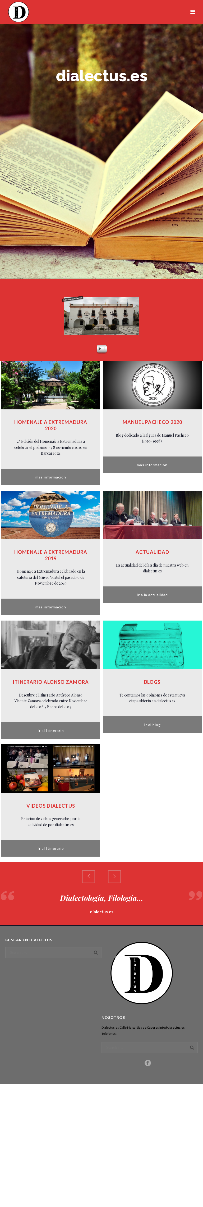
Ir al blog (152, 724)
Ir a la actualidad (152, 595)
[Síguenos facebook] (148, 1063)
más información (50, 477)
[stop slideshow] (105, 349)
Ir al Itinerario (51, 730)
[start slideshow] (98, 349)
